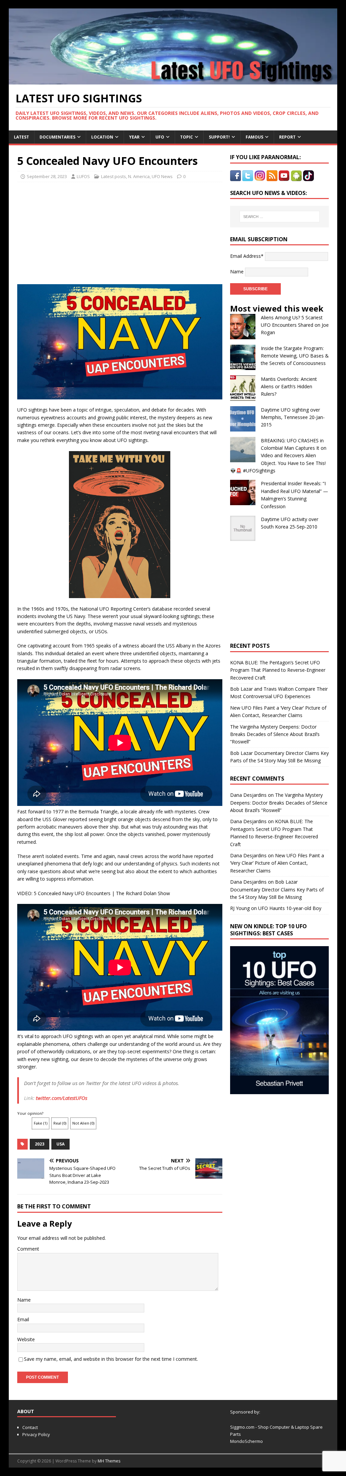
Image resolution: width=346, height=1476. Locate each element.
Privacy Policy (36, 1434)
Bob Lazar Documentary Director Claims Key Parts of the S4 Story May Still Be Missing (277, 889)
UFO (159, 137)
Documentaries (57, 137)
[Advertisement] (68, 231)
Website (26, 1339)
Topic (186, 137)
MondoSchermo (246, 1441)
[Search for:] (279, 216)
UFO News (162, 176)
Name (24, 1300)
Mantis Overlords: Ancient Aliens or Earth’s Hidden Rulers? (289, 386)
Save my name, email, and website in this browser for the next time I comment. (111, 1359)
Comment (28, 1249)
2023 (39, 1144)
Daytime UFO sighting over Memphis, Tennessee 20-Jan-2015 (293, 417)
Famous (254, 137)
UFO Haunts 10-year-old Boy (289, 908)
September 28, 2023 (47, 176)
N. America (139, 176)
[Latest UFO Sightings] (173, 80)
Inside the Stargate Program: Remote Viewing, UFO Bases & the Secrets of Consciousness (295, 356)
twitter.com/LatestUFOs (61, 1097)
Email (23, 1319)
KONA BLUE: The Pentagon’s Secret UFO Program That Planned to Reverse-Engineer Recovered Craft (277, 670)
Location (102, 137)
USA (60, 1144)
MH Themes (109, 1461)
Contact (30, 1427)
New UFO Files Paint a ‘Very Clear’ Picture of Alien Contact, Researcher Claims (277, 863)
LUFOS (83, 176)
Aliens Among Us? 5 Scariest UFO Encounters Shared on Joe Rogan (295, 325)
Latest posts (113, 176)
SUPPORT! (219, 137)
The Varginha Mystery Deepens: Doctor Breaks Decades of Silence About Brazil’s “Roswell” (275, 734)
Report (287, 137)
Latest (21, 137)
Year (134, 137)
